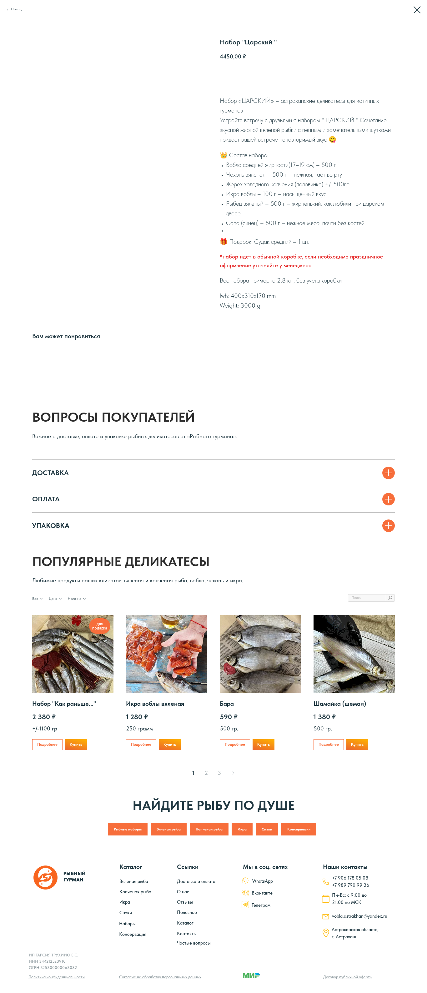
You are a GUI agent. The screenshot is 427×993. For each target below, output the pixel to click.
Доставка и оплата (196, 881)
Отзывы (185, 902)
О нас (183, 892)
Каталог (185, 923)
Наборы (127, 923)
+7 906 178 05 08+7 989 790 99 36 (350, 881)
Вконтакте (262, 893)
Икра (242, 829)
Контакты (187, 933)
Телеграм (261, 905)
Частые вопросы (194, 943)
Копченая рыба (209, 829)
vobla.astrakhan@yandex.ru (359, 916)
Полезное (187, 912)
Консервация (298, 829)
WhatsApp (262, 881)
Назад (16, 9)
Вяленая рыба (169, 829)
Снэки (267, 829)
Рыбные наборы (128, 829)
